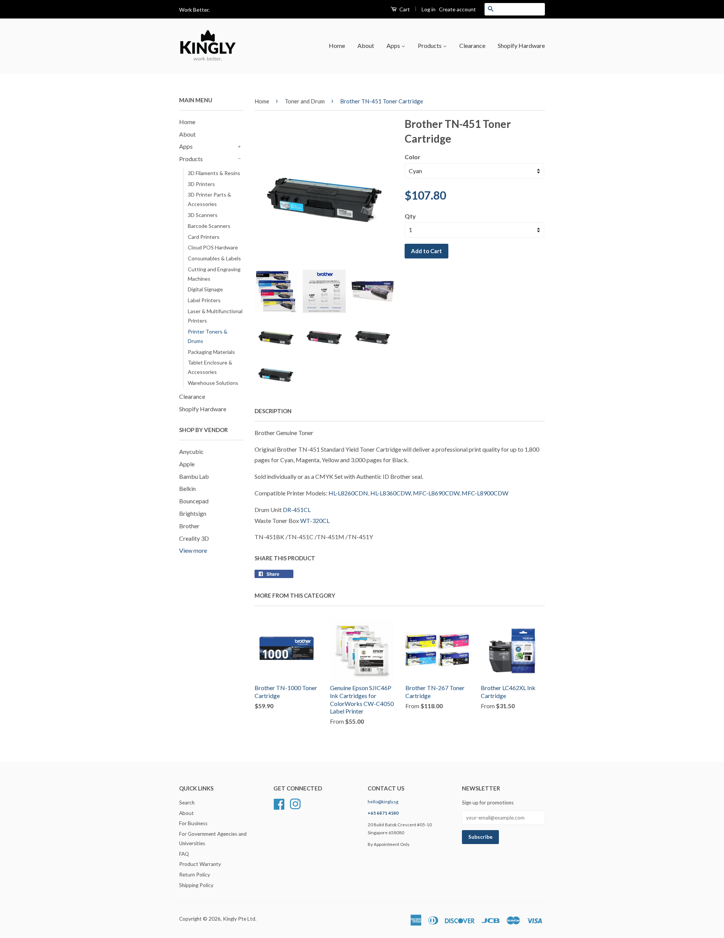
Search (187, 803)
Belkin (187, 488)
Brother (189, 525)
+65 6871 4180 (383, 812)
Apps (394, 45)
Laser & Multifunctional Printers (215, 316)
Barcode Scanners (209, 226)
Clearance (472, 45)
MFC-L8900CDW (485, 493)
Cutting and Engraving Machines (214, 274)
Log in (429, 9)
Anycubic (191, 451)
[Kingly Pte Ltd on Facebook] (279, 803)
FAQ (184, 854)
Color (412, 156)
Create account (457, 9)
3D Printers (201, 184)
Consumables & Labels (214, 258)
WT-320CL (315, 520)
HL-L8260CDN (348, 493)
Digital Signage (205, 289)
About (365, 45)
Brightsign (192, 513)
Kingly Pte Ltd (239, 919)
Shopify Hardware (521, 45)
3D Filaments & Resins (214, 173)
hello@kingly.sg (383, 801)
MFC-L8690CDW (436, 493)
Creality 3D (194, 538)
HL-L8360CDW (390, 493)
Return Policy (194, 875)
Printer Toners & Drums (207, 336)
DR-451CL (297, 509)
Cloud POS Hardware (213, 247)
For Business (193, 823)
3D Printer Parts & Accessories (209, 199)
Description (273, 410)
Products (430, 45)
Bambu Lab (194, 476)
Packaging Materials (211, 352)
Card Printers (203, 237)
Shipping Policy (196, 885)
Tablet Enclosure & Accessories (210, 367)
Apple (187, 463)
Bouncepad (194, 500)
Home (337, 45)
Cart (404, 9)
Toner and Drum (305, 101)
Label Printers (204, 300)
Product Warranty (200, 864)
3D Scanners (203, 215)
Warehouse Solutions (213, 383)
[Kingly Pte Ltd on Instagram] (295, 803)
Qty (410, 216)
